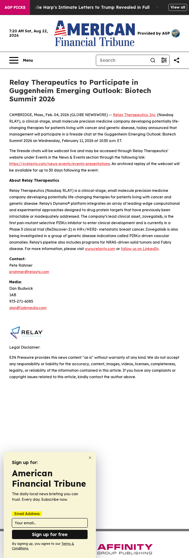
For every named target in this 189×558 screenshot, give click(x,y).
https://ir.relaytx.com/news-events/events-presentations (59, 163)
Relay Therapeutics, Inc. (134, 114)
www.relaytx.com (100, 248)
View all (178, 7)
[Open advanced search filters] (163, 60)
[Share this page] (176, 60)
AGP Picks (15, 7)
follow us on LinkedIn (140, 248)
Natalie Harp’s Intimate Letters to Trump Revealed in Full (88, 7)
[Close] (90, 457)
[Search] (152, 60)
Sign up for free (50, 534)
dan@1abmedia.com (28, 307)
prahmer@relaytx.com (29, 271)
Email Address (27, 513)
